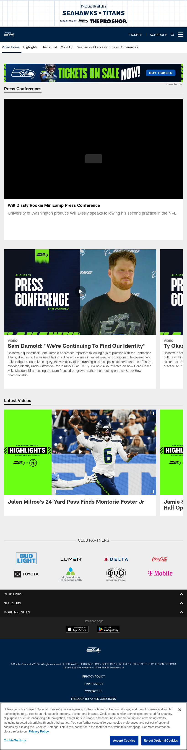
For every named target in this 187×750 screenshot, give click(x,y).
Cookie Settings (15, 740)
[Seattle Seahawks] (93, 650)
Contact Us (93, 690)
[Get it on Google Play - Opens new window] (108, 631)
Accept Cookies (124, 740)
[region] (93, 726)
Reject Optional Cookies (161, 740)
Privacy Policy (93, 675)
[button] (93, 158)
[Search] (172, 35)
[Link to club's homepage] (9, 32)
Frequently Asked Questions (93, 698)
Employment (93, 683)
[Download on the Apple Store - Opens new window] (77, 629)
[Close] (180, 710)
